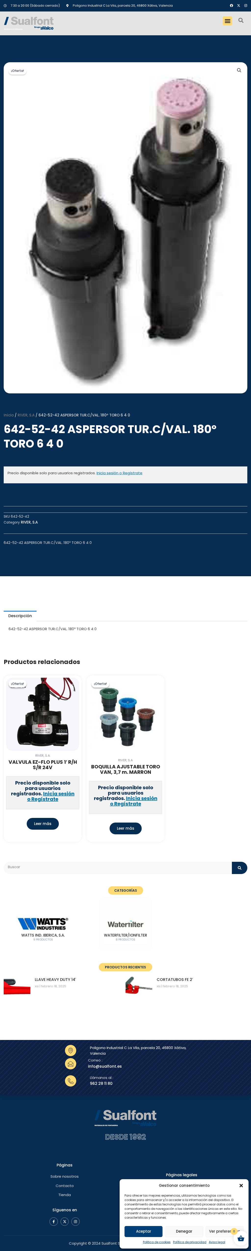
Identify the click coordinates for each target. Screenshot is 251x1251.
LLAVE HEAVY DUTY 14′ (55, 979)
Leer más (42, 823)
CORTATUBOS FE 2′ (175, 979)
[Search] (239, 868)
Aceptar (143, 1231)
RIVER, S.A (26, 415)
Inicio (9, 415)
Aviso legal (217, 1242)
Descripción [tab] (20, 616)
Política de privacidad (189, 1242)
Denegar (184, 1231)
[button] (241, 1185)
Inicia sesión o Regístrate (119, 472)
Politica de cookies (157, 1242)
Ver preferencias (224, 1231)
